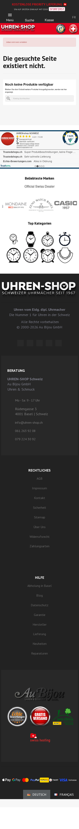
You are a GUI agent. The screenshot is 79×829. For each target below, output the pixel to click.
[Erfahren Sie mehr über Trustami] (6, 166)
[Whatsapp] (49, 343)
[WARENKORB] (49, 16)
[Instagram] (39, 343)
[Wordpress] (20, 343)
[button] (29, 16)
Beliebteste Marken (39, 178)
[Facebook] (30, 343)
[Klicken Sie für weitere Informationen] (39, 149)
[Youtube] (58, 343)
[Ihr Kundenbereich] (62, 17)
